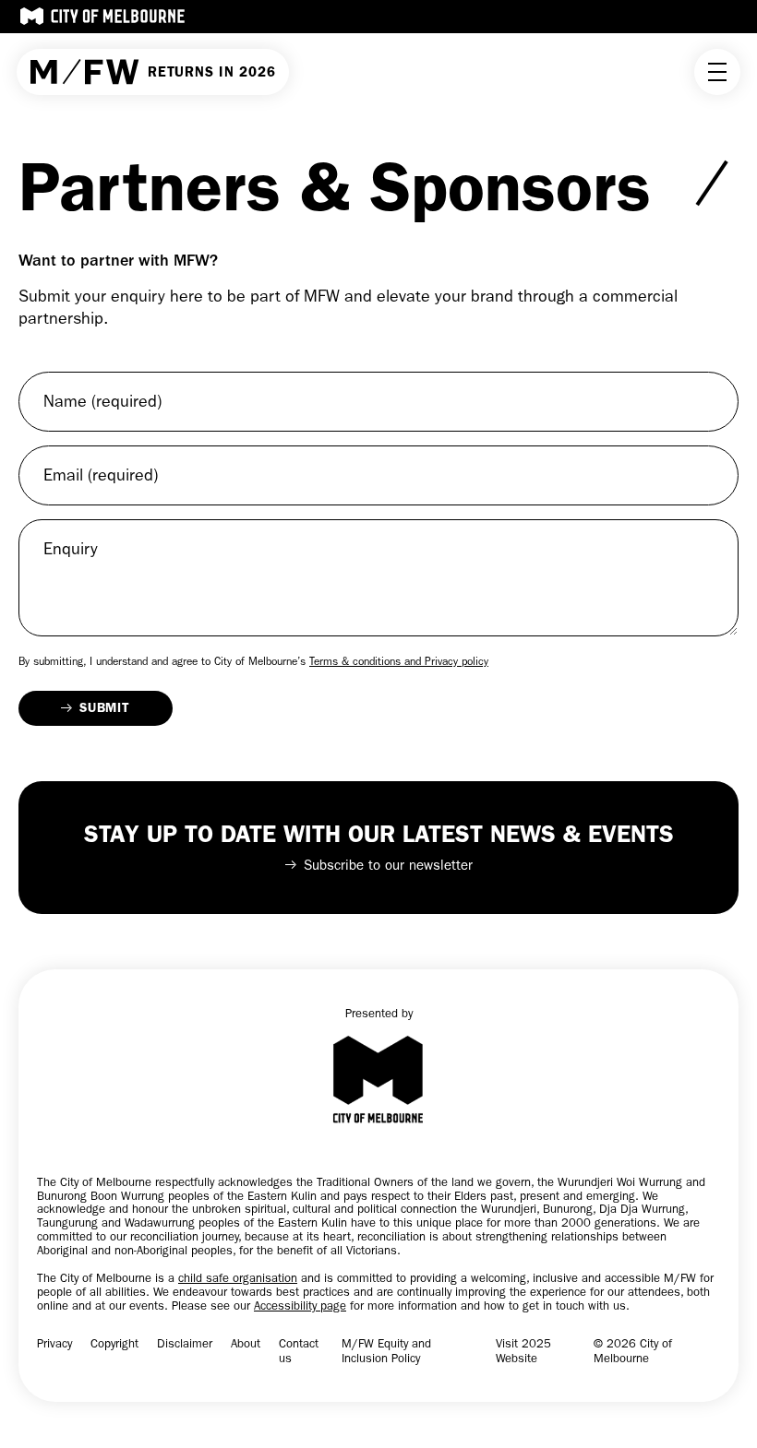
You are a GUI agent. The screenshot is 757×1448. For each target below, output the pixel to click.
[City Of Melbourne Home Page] (102, 16)
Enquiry (70, 549)
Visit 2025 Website (523, 1350)
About (245, 1343)
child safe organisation (237, 1278)
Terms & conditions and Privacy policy (398, 661)
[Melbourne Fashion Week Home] (84, 72)
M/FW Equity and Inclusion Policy (386, 1350)
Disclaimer (184, 1343)
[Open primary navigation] (717, 72)
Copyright (114, 1343)
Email (100, 475)
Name (102, 401)
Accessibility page (300, 1305)
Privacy (54, 1343)
